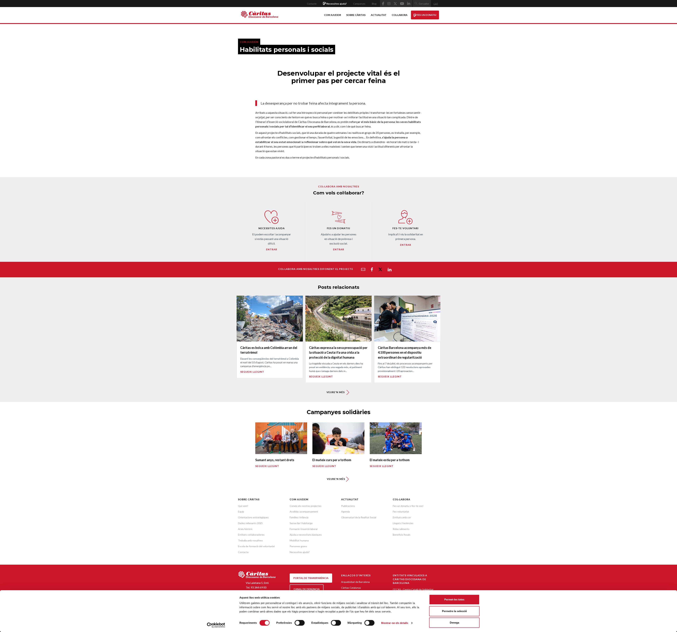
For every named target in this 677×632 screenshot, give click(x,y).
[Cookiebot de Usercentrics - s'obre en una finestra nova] (216, 625)
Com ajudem (332, 14)
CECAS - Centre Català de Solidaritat (413, 589)
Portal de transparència (310, 577)
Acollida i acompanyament (304, 511)
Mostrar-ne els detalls (394, 622)
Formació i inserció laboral (304, 528)
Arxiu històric (245, 528)
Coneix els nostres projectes (305, 505)
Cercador (424, 3)
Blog (374, 3)
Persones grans (298, 546)
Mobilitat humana (299, 540)
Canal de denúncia (307, 589)
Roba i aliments (401, 528)
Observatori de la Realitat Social (358, 517)
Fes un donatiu (426, 15)
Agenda (345, 511)
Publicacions (348, 505)
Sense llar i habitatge (301, 523)
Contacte (311, 3)
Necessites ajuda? (300, 552)
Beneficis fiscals (401, 534)
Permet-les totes (454, 599)
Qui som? (243, 505)
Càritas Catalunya (351, 587)
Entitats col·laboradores (251, 534)
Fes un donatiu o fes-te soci (408, 505)
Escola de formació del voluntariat (256, 546)
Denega (454, 622)
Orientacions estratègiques (253, 517)
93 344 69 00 (258, 587)
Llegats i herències (403, 523)
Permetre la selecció (454, 611)
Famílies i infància (299, 517)
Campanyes (359, 3)
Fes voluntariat (401, 511)
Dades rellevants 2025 (250, 523)
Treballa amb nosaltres (250, 540)
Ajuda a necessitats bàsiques (306, 534)
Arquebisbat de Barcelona (355, 581)
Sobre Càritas (355, 14)
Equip (241, 511)
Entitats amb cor (402, 517)
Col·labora (399, 14)
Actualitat (378, 14)
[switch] (300, 623)
